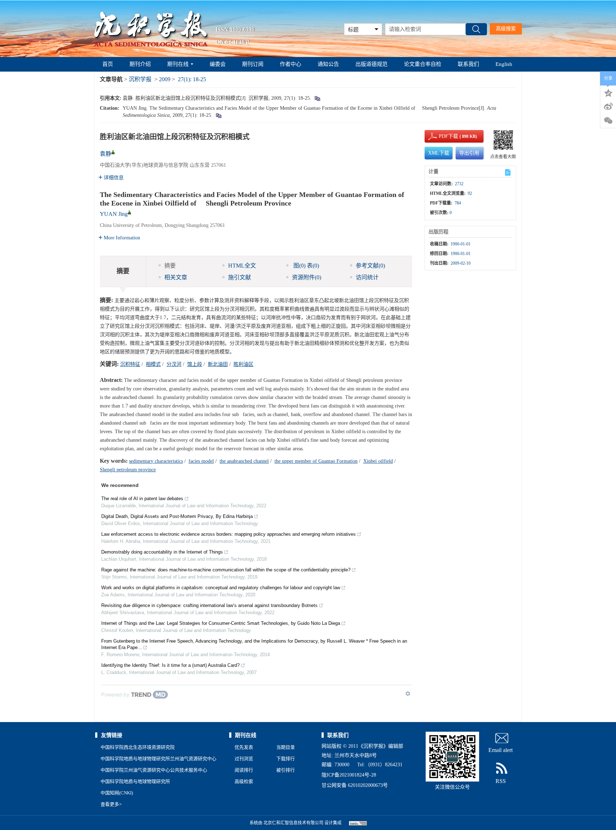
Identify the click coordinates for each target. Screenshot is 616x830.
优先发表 (244, 747)
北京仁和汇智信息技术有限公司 (293, 822)
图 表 (305, 266)
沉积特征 (130, 364)
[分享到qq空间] (608, 92)
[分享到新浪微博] (608, 106)
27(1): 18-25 (192, 79)
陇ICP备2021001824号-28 (349, 775)
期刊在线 (178, 64)
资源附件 (306, 277)
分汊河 (173, 364)
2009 (164, 79)
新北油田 (218, 364)
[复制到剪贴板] (317, 98)
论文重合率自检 (422, 64)
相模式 (153, 364)
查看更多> (111, 804)
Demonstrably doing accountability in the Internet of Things (162, 552)
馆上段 (194, 364)
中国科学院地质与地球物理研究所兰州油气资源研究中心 (158, 758)
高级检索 (244, 781)
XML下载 (438, 153)
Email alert (500, 750)
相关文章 (175, 277)
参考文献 (370, 266)
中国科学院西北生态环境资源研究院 (138, 747)
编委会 (218, 64)
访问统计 (367, 277)
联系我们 (468, 64)
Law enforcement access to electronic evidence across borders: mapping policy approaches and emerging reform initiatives (228, 534)
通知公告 (328, 64)
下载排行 (285, 758)
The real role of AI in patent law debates (142, 498)
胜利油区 (243, 364)
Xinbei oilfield (378, 461)
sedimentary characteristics (156, 461)
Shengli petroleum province (128, 469)
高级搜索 (506, 28)
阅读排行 (244, 770)
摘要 (170, 266)
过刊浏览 (244, 758)
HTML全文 (242, 266)
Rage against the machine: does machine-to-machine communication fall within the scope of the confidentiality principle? (225, 569)
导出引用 (469, 153)
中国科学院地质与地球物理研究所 (135, 781)
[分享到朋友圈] (608, 121)
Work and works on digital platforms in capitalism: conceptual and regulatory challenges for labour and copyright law (220, 587)
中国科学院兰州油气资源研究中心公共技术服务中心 (154, 770)
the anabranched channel (244, 461)
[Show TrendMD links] (408, 693)
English (504, 64)
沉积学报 (140, 79)
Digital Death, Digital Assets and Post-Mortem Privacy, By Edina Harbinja (177, 516)
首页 (107, 64)
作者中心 (290, 64)
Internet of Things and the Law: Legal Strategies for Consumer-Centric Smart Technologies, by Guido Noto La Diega (220, 623)
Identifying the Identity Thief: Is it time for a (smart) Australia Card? (170, 665)
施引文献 (239, 277)
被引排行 (285, 770)
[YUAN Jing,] (129, 212)
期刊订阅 (252, 64)
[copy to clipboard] (218, 115)
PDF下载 (442, 136)
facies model (201, 461)
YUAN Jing (114, 214)
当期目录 (285, 747)
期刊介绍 (140, 64)
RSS (501, 781)
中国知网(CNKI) (117, 792)
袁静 (105, 154)
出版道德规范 (371, 64)
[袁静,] (113, 152)
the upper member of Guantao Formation (316, 461)
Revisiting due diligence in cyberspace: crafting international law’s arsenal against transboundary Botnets (209, 605)
